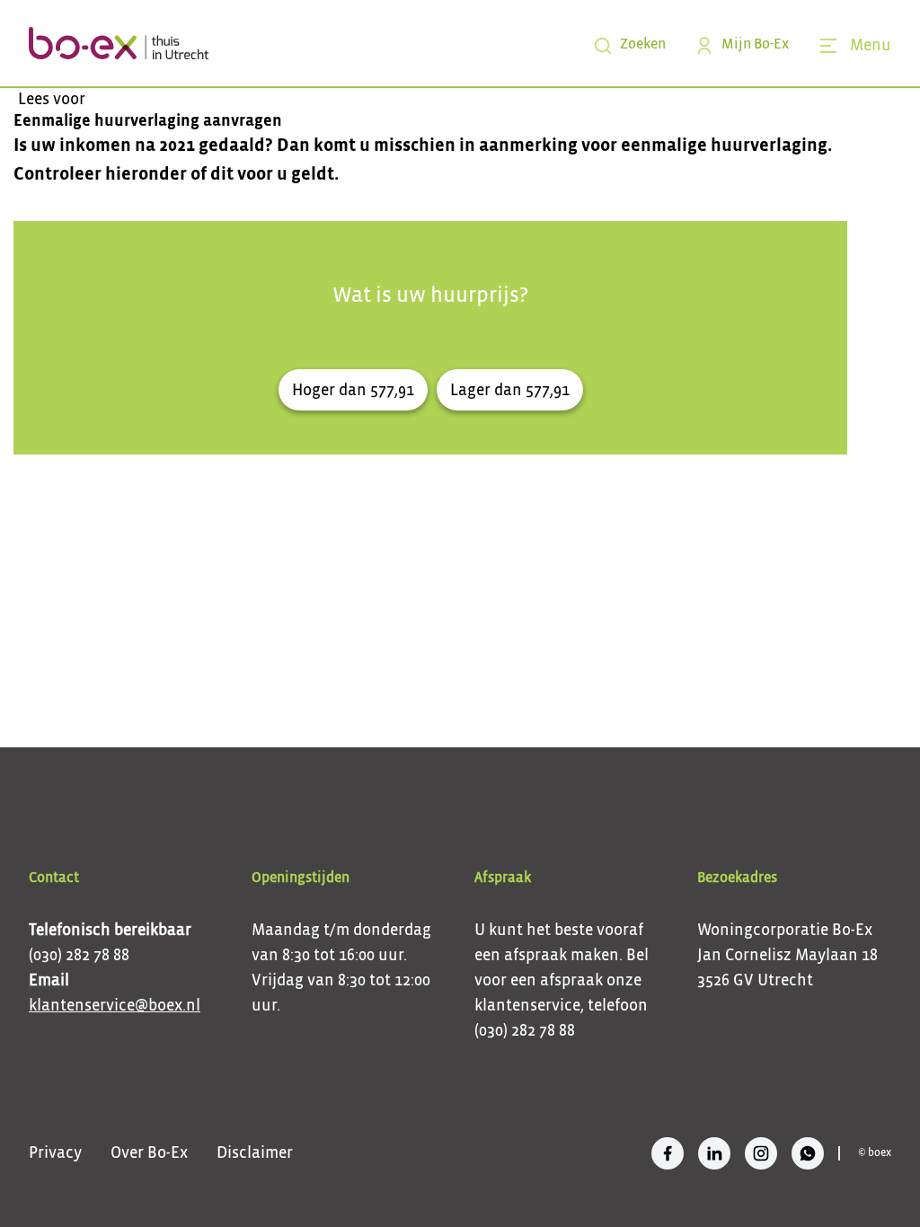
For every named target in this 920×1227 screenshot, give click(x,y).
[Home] (118, 43)
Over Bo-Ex (149, 1153)
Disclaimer (255, 1153)
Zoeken (643, 45)
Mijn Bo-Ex (755, 45)
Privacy (55, 1153)
